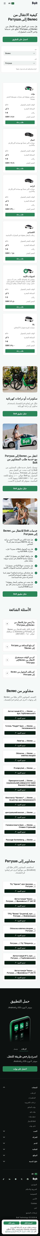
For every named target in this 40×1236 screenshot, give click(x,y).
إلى (35, 59)
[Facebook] (27, 1179)
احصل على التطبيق (20, 39)
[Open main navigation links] (5, 3)
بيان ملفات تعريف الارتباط (24, 1231)
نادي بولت (32, 1126)
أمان (35, 1208)
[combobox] (20, 53)
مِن (35, 49)
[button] (7, 624)
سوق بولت (32, 1117)
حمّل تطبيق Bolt (20, 413)
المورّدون (34, 1184)
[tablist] (20, 1049)
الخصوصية (33, 1194)
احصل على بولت (20, 1069)
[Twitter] (21, 1179)
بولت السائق (31, 1107)
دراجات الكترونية (30, 1102)
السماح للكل (28, 1223)
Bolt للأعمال (32, 1121)
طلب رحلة (20, 122)
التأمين (35, 1199)
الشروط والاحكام (31, 1189)
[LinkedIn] (9, 1179)
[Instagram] (15, 1179)
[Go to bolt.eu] (34, 3)
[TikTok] (3, 1179)
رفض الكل (11, 1223)
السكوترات (32, 1098)
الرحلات (33, 1093)
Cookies (34, 1203)
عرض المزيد (21, 718)
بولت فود (33, 1112)
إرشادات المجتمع (31, 1213)
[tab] (24, 1049)
